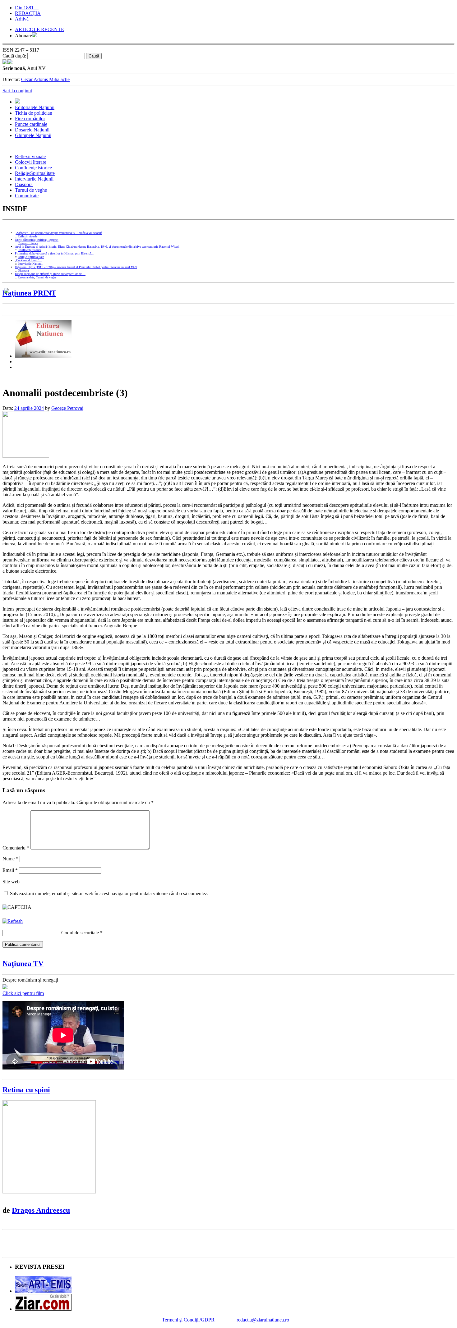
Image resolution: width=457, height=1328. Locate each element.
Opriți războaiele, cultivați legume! (36, 239)
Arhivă (22, 18)
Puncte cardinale (31, 124)
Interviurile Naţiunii (34, 178)
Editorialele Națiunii (34, 107)
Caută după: (14, 55)
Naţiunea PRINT (29, 293)
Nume (10, 858)
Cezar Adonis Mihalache (45, 79)
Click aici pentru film (23, 993)
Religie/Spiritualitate (35, 173)
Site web (11, 881)
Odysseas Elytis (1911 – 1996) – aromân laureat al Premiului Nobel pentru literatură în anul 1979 (76, 267)
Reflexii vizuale (30, 156)
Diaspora (24, 184)
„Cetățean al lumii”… (28, 260)
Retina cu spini (26, 1090)
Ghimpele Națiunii (33, 135)
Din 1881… (27, 7)
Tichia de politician (33, 113)
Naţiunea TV (23, 963)
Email (10, 870)
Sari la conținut (17, 90)
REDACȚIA (28, 13)
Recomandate (26, 277)
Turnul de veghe (31, 190)
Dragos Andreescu (41, 1210)
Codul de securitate (80, 932)
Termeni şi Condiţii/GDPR (188, 1319)
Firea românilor (30, 118)
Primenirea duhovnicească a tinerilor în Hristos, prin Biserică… (54, 253)
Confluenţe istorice (33, 167)
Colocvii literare (30, 162)
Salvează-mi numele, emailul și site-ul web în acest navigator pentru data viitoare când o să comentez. (109, 893)
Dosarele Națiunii (32, 129)
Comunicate (27, 195)
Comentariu (15, 847)
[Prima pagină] (17, 101)
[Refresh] (12, 921)
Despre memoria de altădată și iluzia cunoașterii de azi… (50, 274)
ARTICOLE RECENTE (39, 29)
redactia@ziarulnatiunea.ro (263, 1319)
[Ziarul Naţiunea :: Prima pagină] (7, 62)
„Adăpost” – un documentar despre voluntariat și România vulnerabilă (58, 233)
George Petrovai (67, 408)
